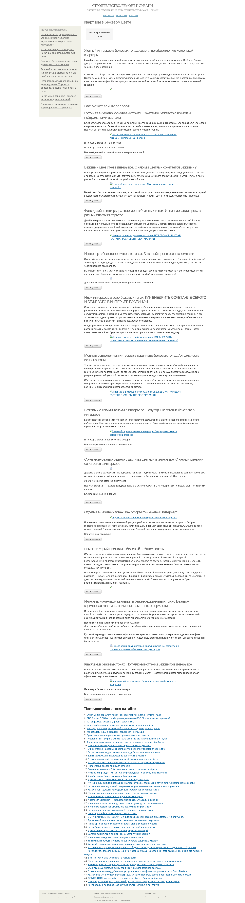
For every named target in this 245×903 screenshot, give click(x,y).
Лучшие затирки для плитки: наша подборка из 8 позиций (118, 830)
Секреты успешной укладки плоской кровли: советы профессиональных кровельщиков (133, 881)
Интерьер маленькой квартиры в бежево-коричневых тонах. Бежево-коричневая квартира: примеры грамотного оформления (136, 603)
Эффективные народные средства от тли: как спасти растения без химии (126, 748)
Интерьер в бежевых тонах (99, 34)
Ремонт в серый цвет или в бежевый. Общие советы (124, 549)
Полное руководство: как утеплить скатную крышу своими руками (122, 793)
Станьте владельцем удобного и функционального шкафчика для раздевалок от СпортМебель (137, 871)
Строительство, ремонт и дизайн (122, 5)
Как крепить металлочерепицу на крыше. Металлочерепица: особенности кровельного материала (139, 874)
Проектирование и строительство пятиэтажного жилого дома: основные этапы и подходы (135, 861)
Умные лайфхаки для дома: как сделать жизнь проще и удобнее (120, 725)
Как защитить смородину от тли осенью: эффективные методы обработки (125, 742)
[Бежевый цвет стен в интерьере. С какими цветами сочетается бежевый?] (145, 185)
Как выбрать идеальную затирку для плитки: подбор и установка (122, 827)
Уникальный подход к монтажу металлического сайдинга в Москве (123, 840)
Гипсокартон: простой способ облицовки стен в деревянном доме (122, 823)
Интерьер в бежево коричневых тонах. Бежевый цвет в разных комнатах (139, 254)
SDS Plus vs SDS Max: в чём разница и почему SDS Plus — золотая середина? (128, 718)
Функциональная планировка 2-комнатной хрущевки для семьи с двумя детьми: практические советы (141, 782)
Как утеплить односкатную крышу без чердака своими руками (120, 810)
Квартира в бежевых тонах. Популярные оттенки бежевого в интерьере (138, 664)
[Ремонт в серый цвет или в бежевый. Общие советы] (145, 587)
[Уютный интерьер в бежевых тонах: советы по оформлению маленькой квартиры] (145, 89)
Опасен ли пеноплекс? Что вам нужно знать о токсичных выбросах (123, 769)
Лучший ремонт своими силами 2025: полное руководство (118, 779)
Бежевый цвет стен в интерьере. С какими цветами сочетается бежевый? (140, 167)
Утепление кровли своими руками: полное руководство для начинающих (126, 803)
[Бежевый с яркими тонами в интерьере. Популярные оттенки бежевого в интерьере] (145, 433)
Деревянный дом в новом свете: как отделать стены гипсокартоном (123, 820)
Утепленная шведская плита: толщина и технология (115, 837)
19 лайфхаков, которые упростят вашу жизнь (110, 721)
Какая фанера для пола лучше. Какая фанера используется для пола (58, 53)
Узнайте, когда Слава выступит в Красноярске (112, 776)
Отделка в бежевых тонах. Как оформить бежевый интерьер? (131, 512)
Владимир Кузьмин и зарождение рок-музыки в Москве (117, 755)
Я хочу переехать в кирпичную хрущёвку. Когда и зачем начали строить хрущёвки (131, 864)
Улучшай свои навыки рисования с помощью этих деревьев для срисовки (127, 844)
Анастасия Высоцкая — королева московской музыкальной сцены (123, 799)
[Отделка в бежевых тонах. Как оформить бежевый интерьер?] (145, 517)
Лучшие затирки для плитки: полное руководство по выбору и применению (127, 772)
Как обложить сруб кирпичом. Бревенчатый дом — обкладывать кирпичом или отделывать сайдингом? (142, 847)
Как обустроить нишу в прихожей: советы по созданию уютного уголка (123, 728)
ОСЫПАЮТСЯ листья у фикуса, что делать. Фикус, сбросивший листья (125, 878)
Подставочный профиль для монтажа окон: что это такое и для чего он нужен (127, 738)
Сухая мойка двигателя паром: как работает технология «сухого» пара (124, 714)
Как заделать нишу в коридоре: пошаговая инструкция (115, 731)
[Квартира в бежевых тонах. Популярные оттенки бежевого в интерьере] (145, 682)
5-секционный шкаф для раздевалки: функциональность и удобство (123, 759)
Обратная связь (150, 893)
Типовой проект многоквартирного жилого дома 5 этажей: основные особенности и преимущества (59, 72)
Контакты (97, 893)
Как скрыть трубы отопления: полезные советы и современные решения (126, 762)
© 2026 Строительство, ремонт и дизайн (56, 893)
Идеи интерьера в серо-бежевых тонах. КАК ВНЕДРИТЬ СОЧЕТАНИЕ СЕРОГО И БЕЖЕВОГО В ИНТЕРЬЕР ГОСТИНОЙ (145, 299)
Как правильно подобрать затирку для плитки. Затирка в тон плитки (123, 884)
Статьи (133, 15)
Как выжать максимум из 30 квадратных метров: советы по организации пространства (133, 786)
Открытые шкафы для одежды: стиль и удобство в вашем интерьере (124, 752)
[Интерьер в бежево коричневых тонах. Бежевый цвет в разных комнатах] (145, 278)
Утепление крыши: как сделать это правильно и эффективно (120, 806)
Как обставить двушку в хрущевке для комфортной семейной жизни (123, 789)
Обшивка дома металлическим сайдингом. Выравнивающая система (124, 867)
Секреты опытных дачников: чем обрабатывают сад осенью (119, 745)
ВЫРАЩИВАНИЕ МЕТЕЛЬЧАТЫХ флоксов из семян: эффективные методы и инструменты (136, 816)
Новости (121, 15)
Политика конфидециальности (104, 897)
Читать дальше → (93, 96)
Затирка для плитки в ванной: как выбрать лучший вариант (119, 833)
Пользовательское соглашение (112, 893)
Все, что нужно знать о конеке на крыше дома (112, 857)
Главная (108, 15)
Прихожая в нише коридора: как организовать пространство (118, 735)
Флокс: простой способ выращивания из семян (112, 813)
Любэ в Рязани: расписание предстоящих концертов (115, 796)
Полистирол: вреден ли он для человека (109, 765)
